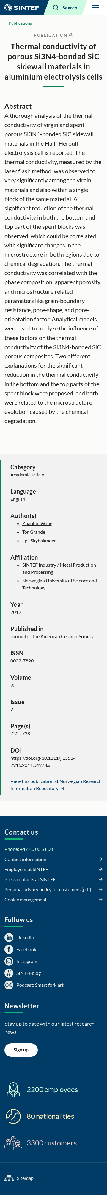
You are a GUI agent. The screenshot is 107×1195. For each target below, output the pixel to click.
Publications (20, 23)
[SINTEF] (21, 7)
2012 (15, 612)
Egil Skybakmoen (39, 540)
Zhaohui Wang (37, 523)
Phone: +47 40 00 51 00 (28, 849)
